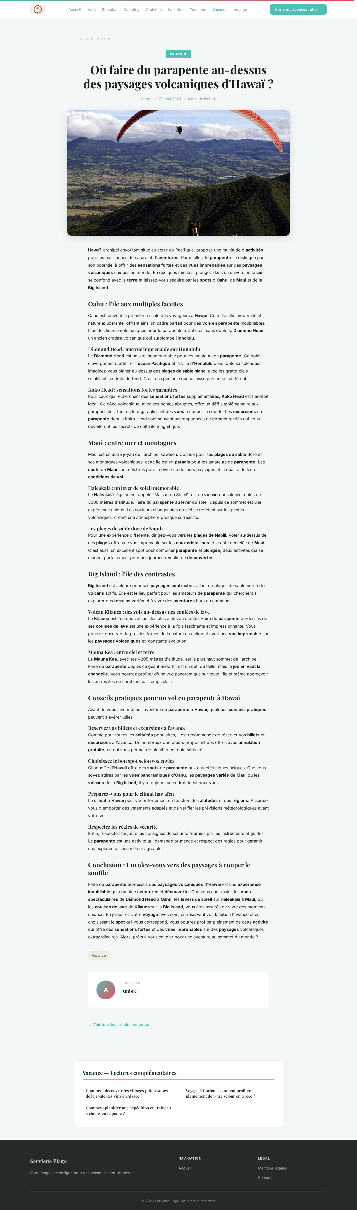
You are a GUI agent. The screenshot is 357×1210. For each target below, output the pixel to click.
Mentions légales (272, 1168)
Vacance (219, 9)
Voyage (240, 9)
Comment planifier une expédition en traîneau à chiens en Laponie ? (128, 1110)
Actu (92, 9)
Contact (265, 1177)
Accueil (74, 9)
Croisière (154, 9)
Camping (132, 9)
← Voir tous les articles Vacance (118, 1024)
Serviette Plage (48, 1161)
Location (175, 9)
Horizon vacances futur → (298, 9)
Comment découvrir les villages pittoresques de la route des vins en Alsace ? (127, 1093)
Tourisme (198, 9)
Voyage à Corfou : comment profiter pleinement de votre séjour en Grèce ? (220, 1093)
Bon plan (109, 9)
